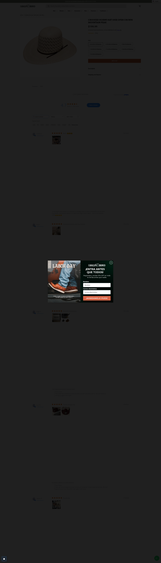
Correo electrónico (90, 289)
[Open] (4, 559)
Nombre (86, 281)
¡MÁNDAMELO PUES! (97, 298)
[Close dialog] (111, 262)
